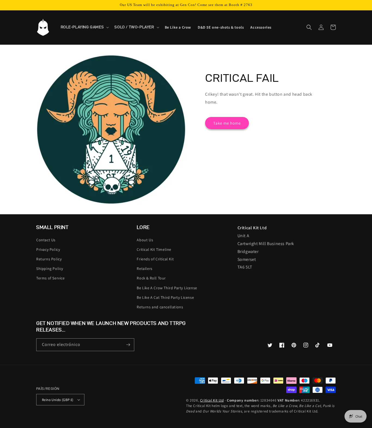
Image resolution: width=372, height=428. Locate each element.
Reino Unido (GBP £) (58, 399)
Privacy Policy (48, 249)
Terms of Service (50, 278)
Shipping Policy (49, 268)
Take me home (227, 123)
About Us (145, 239)
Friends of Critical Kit (155, 259)
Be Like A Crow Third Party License (167, 287)
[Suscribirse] (128, 344)
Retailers (144, 268)
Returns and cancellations (160, 307)
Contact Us (46, 239)
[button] (84, 27)
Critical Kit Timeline (154, 249)
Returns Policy (49, 259)
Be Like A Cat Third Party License (165, 297)
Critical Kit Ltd (212, 400)
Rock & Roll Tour (151, 278)
